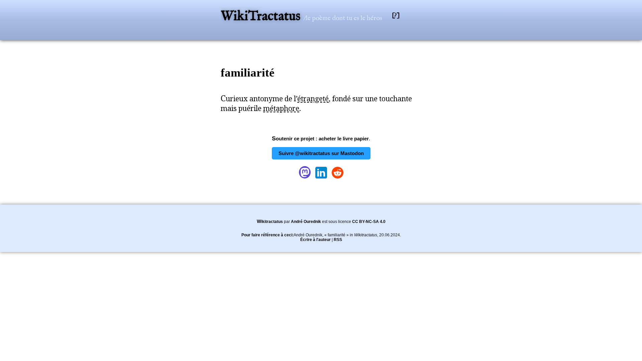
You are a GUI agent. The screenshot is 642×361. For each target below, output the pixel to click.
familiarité (248, 72)
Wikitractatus (270, 221)
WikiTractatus (262, 16)
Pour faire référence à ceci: (267, 235)
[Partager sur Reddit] (337, 178)
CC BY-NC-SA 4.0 (369, 221)
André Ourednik (306, 221)
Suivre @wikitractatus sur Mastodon (321, 153)
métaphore (281, 108)
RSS (338, 239)
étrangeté (313, 98)
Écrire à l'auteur (315, 239)
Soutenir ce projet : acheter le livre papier (320, 138)
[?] (396, 15)
